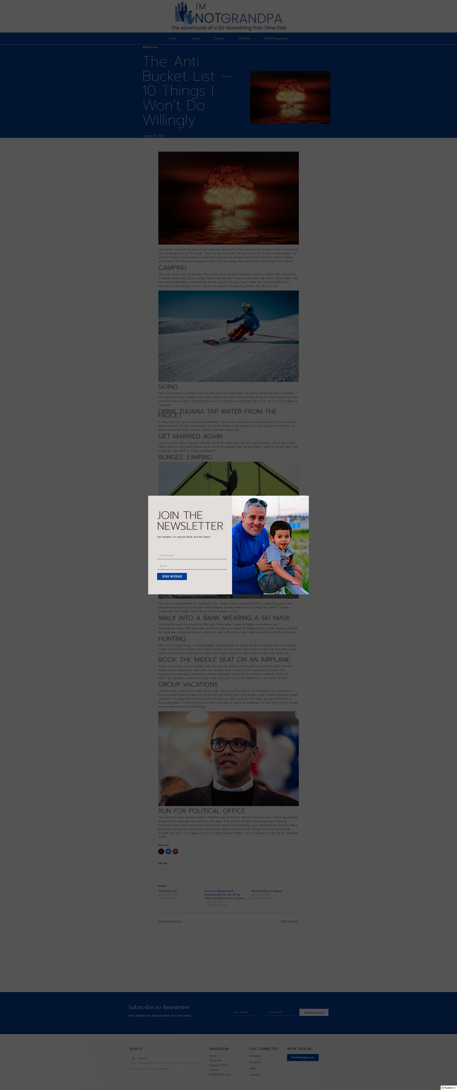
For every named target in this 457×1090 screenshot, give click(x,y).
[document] (228, 545)
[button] (302, 497)
